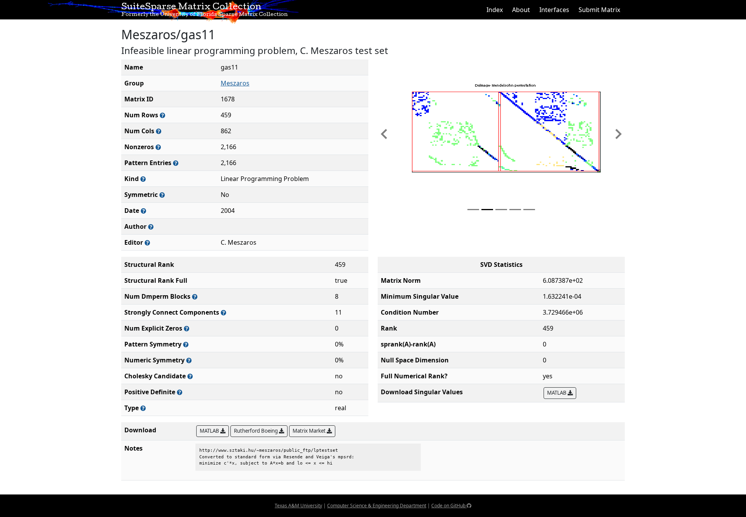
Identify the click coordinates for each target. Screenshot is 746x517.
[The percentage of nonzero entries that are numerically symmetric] (189, 360)
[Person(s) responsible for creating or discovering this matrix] (150, 226)
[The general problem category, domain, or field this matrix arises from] (143, 179)
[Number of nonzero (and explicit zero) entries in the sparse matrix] (175, 163)
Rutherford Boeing (256, 430)
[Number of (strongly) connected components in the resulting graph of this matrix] (223, 312)
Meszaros (235, 83)
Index (494, 9)
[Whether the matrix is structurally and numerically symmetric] (162, 194)
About (521, 9)
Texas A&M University (298, 505)
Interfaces (554, 9)
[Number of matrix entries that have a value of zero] (186, 328)
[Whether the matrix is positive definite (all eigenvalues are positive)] (179, 392)
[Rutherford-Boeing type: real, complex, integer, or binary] (143, 408)
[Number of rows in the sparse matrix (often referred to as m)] (162, 115)
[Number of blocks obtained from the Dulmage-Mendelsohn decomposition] (194, 296)
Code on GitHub (449, 505)
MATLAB (557, 392)
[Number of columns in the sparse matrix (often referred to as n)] (158, 131)
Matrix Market (310, 430)
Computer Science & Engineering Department (376, 505)
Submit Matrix (599, 9)
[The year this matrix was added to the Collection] (143, 210)
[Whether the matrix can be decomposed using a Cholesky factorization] (190, 376)
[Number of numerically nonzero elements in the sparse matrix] (158, 147)
